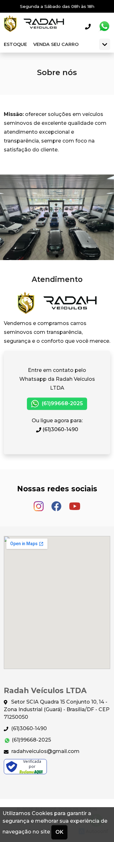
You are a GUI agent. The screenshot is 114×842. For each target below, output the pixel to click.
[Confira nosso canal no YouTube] (75, 503)
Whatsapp (104, 26)
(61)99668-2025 (62, 403)
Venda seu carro (56, 44)
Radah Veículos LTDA (34, 26)
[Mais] (104, 44)
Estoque (15, 44)
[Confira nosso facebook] (57, 503)
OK (59, 832)
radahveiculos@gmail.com (44, 751)
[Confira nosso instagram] (39, 503)
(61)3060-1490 (59, 429)
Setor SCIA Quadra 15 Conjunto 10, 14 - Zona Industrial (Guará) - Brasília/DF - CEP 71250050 (57, 709)
